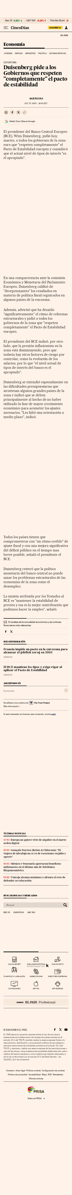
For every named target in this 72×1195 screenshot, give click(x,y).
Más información (11, 706)
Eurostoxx (18, 912)
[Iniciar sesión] (66, 27)
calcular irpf (14, 964)
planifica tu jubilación (14, 976)
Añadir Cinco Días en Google (22, 121)
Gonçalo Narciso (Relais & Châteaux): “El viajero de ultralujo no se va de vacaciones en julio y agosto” (34, 853)
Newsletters (58, 1075)
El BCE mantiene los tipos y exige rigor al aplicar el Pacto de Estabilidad (32, 669)
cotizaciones (14, 989)
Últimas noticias (57, 53)
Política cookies (33, 1071)
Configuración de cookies (53, 1071)
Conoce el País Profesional (36, 1002)
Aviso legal (20, 1071)
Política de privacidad (17, 1075)
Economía (14, 44)
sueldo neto (57, 964)
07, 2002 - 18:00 (36, 103)
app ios (36, 989)
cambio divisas (36, 976)
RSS (50, 1075)
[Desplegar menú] (5, 27)
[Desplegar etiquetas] (66, 690)
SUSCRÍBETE (55, 27)
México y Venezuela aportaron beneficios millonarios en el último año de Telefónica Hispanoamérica (32, 867)
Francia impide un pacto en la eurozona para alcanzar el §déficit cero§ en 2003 (35, 651)
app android (57, 989)
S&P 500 (30, 20)
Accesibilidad (34, 1075)
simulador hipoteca (36, 964)
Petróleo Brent (57, 20)
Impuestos (30, 53)
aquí (53, 714)
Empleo (19, 53)
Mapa (44, 1075)
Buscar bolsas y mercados (20, 895)
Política (42, 53)
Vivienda (8, 53)
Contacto (10, 1071)
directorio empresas (57, 976)
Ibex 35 (8, 20)
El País (64, 35)
